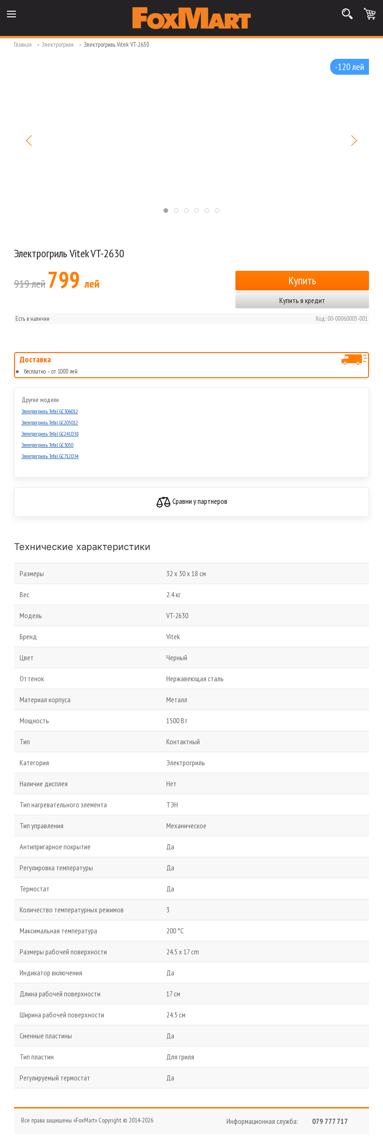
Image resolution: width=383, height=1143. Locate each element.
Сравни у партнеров (199, 501)
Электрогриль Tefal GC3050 (47, 444)
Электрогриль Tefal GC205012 (49, 422)
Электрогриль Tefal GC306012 (49, 411)
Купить (302, 280)
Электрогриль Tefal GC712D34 (49, 455)
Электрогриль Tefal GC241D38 (49, 433)
